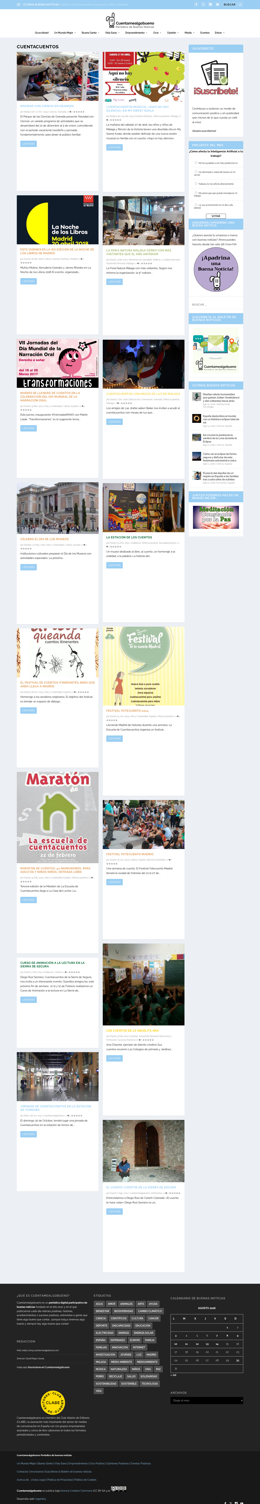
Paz (158, 1369)
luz (139, 1354)
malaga (101, 1362)
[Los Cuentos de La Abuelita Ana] (143, 984)
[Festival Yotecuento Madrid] (143, 824)
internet (139, 1347)
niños (136, 1369)
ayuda (153, 1303)
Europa (76, 545)
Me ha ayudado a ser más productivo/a (218, 163)
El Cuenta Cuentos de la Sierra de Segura (141, 1187)
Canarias (133, 1036)
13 (207, 1343)
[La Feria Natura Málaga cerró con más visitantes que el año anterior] (143, 220)
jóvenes (125, 1354)
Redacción (29, 112)
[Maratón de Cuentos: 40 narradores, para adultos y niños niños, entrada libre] (58, 817)
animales (126, 1303)
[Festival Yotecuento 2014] (143, 666)
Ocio (155, 32)
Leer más (28, 143)
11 (186, 1343)
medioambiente (147, 1362)
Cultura (47, 259)
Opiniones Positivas (117, 1463)
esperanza (118, 1340)
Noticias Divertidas (156, 860)
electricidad (104, 1333)
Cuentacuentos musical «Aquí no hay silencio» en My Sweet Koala (137, 108)
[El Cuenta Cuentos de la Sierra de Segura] (143, 1151)
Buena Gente (89, 32)
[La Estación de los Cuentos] (143, 507)
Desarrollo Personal (115, 263)
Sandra (27, 545)
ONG (148, 1369)
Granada (62, 112)
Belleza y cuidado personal (166, 259)
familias (101, 1347)
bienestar (102, 1311)
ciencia (101, 1318)
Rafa (26, 1115)
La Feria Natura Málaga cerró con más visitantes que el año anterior (138, 252)
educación (142, 1325)
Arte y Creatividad (53, 406)
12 (197, 1343)
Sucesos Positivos (126, 1040)
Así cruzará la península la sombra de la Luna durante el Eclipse (220, 438)
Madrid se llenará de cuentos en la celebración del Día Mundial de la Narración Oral (50, 396)
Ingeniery (41, 1498)
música (101, 1369)
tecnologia (150, 1383)
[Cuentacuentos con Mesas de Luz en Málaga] (143, 364)
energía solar (143, 1333)
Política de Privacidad (60, 1479)
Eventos (205, 32)
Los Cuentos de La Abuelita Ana (132, 1030)
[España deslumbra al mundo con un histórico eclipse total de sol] (196, 418)
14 (217, 1343)
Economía (222, 483)
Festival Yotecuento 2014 (127, 710)
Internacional (223, 404)
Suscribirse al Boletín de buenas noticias (68, 1471)
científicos (118, 1318)
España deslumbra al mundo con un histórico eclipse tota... (94, 4)
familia (149, 1340)
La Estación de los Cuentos (129, 537)
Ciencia (53, 112)
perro (100, 1376)
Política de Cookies (85, 1479)
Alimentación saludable (140, 259)
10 (175, 1343)
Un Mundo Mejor (63, 32)
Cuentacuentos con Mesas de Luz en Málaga (143, 394)
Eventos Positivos (60, 259)
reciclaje (115, 1376)
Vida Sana (111, 32)
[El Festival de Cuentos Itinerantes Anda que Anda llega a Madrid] (58, 652)
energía (124, 1333)
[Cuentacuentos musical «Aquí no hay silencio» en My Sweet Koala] (143, 77)
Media (188, 32)
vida (99, 1391)
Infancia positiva (80, 877)
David (27, 259)
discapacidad (121, 1325)
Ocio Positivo (97, 1463)
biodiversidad (123, 1311)
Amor (111, 1303)
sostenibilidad (106, 1383)
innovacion (120, 1347)
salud (131, 1376)
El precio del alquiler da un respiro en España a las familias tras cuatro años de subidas (221, 476)
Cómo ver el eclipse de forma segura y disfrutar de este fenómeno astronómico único (219, 457)
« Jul (173, 1375)
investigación (105, 1354)
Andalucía (48, 972)
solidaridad (149, 1376)
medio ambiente (121, 1362)
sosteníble (129, 1383)
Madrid (73, 259)
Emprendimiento (135, 32)
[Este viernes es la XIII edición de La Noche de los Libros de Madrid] (58, 219)
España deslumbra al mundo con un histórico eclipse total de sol (221, 419)
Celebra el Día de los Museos (44, 539)
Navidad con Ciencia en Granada (47, 106)
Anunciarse (36, 1471)
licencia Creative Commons (76, 1490)
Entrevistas (156, 1193)
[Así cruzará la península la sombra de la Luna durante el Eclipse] (196, 437)
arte (141, 1303)
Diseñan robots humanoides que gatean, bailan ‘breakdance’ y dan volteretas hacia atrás (221, 397)
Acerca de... (23, 1479)
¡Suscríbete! (42, 32)
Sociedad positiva (167, 543)
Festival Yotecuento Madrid (129, 854)
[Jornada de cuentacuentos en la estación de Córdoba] (58, 1076)
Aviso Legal (38, 1479)
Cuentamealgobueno (53, 1115)
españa (100, 1340)
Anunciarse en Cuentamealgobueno (49, 1367)
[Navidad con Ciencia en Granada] (58, 76)
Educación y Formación (141, 399)
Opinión (171, 32)
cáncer (153, 1318)
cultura (137, 1318)
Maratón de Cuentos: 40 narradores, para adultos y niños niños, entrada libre (55, 870)
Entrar (218, 32)
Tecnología (208, 407)
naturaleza (119, 1369)
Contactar (22, 1471)
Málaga (174, 116)
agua (99, 1303)
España (74, 406)
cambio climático (150, 1311)
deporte (101, 1325)
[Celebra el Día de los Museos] (58, 508)
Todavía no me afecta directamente (216, 184)
